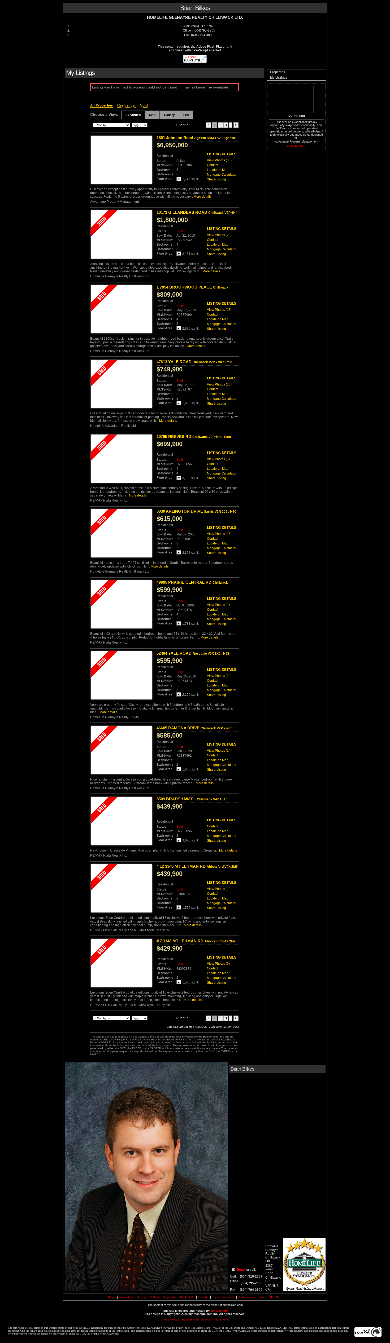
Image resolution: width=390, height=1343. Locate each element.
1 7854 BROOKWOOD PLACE (192, 289)
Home (111, 1297)
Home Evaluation (224, 1297)
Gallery (169, 115)
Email (241, 1269)
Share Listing (216, 179)
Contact (212, 165)
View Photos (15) (219, 534)
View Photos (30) (219, 384)
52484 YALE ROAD (193, 653)
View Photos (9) (218, 963)
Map (152, 115)
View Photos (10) (219, 889)
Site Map (275, 1297)
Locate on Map (217, 170)
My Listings (278, 77)
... (230, 125)
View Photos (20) (219, 235)
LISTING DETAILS (221, 154)
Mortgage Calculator (221, 174)
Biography (169, 1297)
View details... (296, 146)
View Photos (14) (219, 750)
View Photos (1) (218, 605)
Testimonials (247, 1297)
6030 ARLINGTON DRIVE (197, 511)
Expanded (133, 115)
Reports (203, 1297)
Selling (154, 1297)
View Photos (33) (219, 160)
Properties (277, 72)
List (186, 115)
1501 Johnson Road (196, 137)
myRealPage (219, 1310)
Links (262, 1297)
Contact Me (187, 1297)
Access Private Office (215, 1319)
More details (202, 196)
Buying (141, 1297)
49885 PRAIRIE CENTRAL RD (192, 584)
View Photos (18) (219, 310)
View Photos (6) (218, 459)
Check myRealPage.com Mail (180, 1319)
